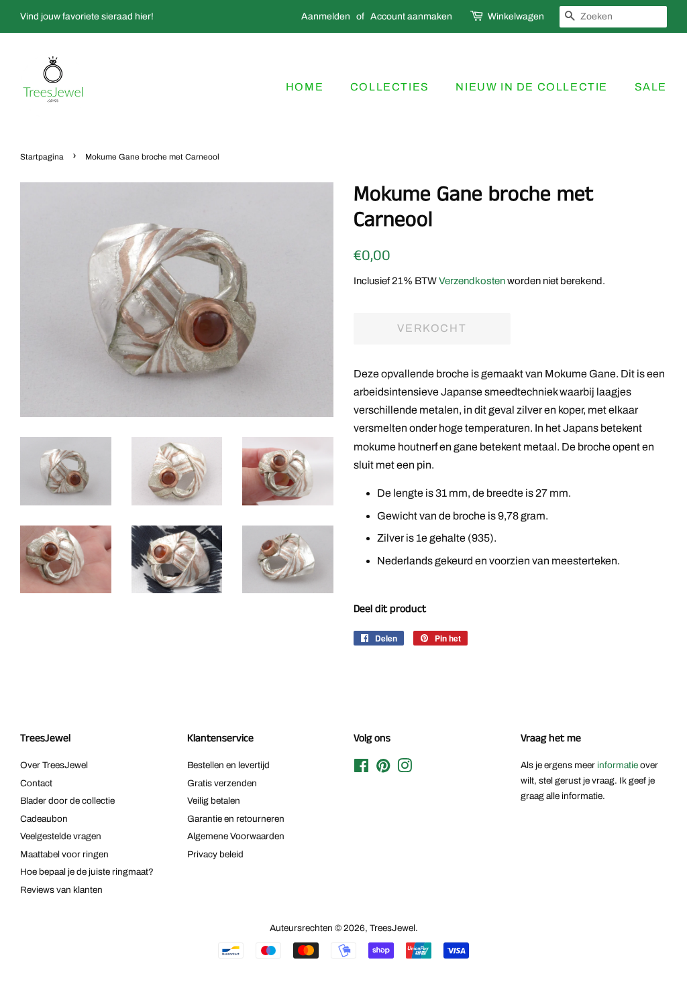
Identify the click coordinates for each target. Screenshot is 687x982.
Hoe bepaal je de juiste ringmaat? (87, 872)
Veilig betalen (213, 801)
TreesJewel (392, 928)
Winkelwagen (516, 16)
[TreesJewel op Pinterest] (383, 768)
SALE (651, 87)
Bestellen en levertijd (228, 765)
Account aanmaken (411, 16)
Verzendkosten (472, 280)
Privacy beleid (215, 854)
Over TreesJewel (54, 765)
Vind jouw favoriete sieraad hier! (87, 16)
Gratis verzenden (222, 783)
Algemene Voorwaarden (235, 836)
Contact (36, 783)
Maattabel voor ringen (64, 854)
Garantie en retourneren (235, 819)
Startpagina (42, 157)
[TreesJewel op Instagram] (404, 768)
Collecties (389, 87)
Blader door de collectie (67, 801)
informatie (617, 765)
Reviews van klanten (61, 890)
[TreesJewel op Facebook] (361, 768)
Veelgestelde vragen (60, 836)
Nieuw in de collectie (532, 87)
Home (304, 87)
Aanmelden (325, 16)
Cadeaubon (44, 819)
